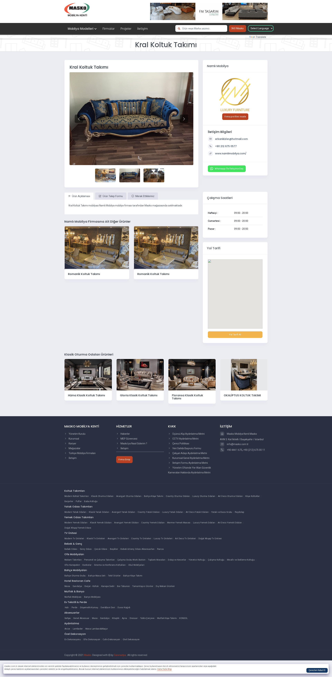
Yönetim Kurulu (76, 433)
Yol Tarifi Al (235, 334)
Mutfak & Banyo (74, 591)
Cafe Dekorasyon (111, 639)
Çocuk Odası (100, 549)
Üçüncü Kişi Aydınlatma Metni (188, 433)
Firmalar (109, 29)
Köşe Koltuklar (252, 496)
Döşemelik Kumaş (89, 607)
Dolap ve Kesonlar (177, 560)
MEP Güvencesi (128, 438)
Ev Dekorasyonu (72, 639)
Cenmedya (120, 655)
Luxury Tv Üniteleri (163, 538)
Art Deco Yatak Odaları (197, 512)
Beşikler (114, 549)
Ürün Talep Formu (112, 196)
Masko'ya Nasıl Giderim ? (133, 443)
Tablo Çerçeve (147, 618)
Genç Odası (86, 549)
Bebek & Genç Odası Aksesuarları (137, 549)
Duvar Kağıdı (124, 607)
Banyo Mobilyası (92, 597)
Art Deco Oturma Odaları (230, 496)
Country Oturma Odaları (178, 496)
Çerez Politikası (180, 443)
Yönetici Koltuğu (197, 560)
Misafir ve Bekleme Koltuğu (241, 560)
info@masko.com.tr (237, 444)
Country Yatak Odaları (149, 512)
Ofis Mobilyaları (74, 554)
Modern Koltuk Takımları (76, 496)
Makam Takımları (73, 560)
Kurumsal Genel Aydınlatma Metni (190, 458)
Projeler (126, 29)
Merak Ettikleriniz (144, 196)
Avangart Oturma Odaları (128, 496)
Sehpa (67, 618)
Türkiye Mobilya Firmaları (82, 453)
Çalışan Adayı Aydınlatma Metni (189, 453)
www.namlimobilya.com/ (230, 153)
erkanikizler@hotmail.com (231, 139)
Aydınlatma (71, 623)
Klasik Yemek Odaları (101, 522)
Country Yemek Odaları (153, 522)
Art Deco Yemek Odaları (230, 522)
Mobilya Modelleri (80, 29)
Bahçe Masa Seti (96, 576)
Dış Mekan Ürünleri (165, 586)
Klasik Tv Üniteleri (96, 538)
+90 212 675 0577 (226, 146)
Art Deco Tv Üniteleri (185, 538)
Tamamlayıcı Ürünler (142, 586)
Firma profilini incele (235, 116)
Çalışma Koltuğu (216, 560)
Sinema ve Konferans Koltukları (110, 565)
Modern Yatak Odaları (75, 512)
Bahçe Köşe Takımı (153, 496)
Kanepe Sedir (107, 586)
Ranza (160, 549)
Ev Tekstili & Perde (75, 602)
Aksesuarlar (72, 612)
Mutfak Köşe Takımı (167, 618)
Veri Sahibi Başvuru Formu (186, 448)
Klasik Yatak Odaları (99, 512)
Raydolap (239, 512)
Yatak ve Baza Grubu (221, 512)
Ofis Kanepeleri (72, 565)
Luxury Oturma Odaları (203, 496)
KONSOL (183, 618)
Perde (74, 607)
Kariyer (72, 443)
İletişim (142, 29)
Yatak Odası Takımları (78, 506)
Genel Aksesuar (81, 618)
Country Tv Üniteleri (141, 538)
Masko (87, 655)
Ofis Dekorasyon (91, 639)
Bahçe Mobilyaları (75, 570)
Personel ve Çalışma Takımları (99, 560)
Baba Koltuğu (91, 501)
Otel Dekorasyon (131, 639)
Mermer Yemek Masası (179, 522)
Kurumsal (73, 438)
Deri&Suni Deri (108, 607)
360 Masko (237, 28)
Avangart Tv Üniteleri (118, 538)
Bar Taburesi (123, 586)
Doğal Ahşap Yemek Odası (77, 528)
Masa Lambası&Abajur (96, 629)
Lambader (78, 629)
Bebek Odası (70, 549)
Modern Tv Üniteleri (74, 538)
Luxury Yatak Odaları (172, 512)
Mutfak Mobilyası (73, 597)
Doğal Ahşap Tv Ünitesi (210, 538)
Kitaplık (115, 618)
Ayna (124, 618)
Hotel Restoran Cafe (77, 581)
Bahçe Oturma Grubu (75, 576)
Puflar (79, 501)
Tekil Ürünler (114, 576)
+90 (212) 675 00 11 (254, 450)
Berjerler (68, 501)
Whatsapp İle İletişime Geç (229, 168)
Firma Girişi (124, 459)
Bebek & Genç (73, 543)
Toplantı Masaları (156, 560)
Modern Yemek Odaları (75, 522)
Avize (67, 629)
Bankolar (86, 565)
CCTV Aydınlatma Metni (185, 438)
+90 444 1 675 (234, 450)
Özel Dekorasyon (75, 634)
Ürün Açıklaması (80, 196)
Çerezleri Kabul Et (317, 670)
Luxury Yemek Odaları (204, 522)
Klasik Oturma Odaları (102, 496)
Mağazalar (74, 448)
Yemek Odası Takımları (79, 517)
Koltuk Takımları (74, 491)
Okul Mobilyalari (136, 565)
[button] (79, 118)
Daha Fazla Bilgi (164, 669)
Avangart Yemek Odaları (126, 522)
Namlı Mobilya (217, 66)
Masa (67, 586)
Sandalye (77, 586)
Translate (261, 37)
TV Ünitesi (70, 533)
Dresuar (134, 618)
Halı (67, 607)
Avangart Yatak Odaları (123, 512)
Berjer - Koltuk (92, 586)
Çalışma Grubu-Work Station (131, 560)
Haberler (125, 433)
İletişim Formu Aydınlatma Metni (190, 462)
